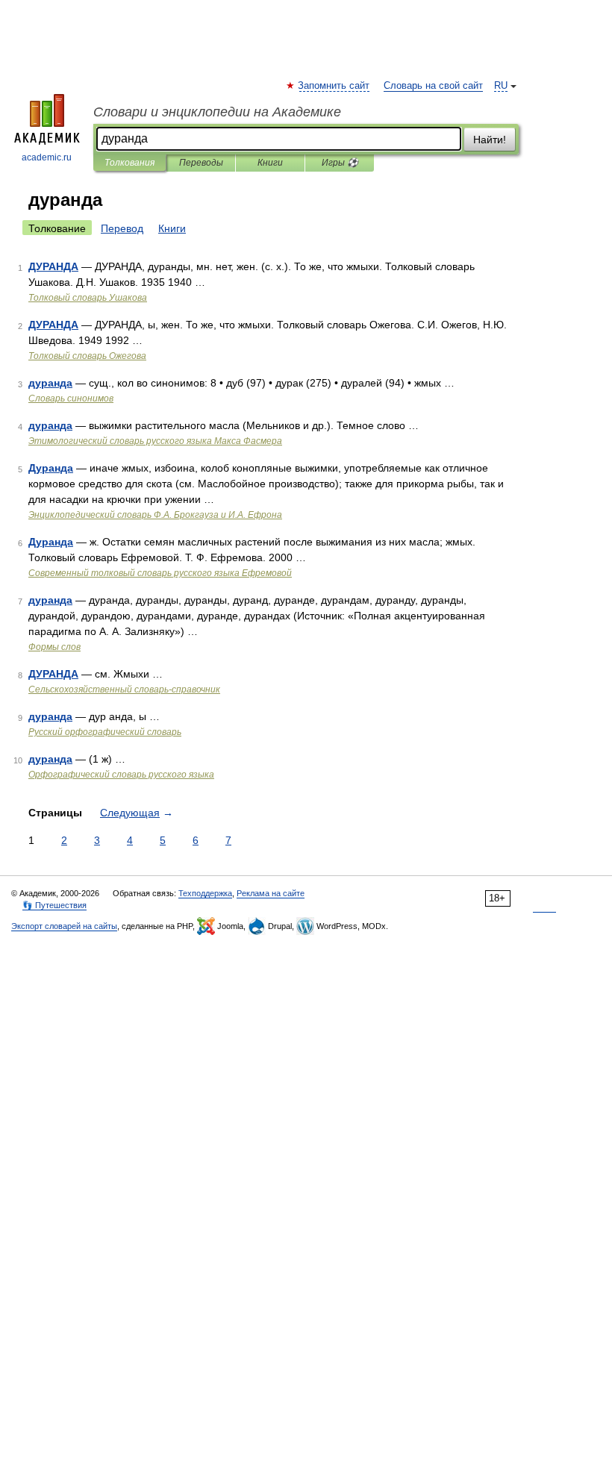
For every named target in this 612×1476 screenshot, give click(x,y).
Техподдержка (205, 893)
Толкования (129, 162)
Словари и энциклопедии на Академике (217, 111)
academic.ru (47, 157)
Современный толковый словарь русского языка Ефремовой (160, 573)
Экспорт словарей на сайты (64, 926)
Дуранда (50, 468)
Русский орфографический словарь (104, 732)
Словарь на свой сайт (433, 86)
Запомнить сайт (334, 86)
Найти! (489, 140)
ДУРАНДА (53, 266)
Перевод (122, 228)
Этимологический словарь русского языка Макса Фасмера (155, 441)
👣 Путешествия (54, 905)
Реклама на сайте (271, 893)
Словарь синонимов (70, 398)
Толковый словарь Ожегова (87, 356)
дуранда (50, 383)
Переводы (201, 162)
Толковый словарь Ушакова (87, 298)
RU (501, 86)
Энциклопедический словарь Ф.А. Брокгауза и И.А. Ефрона (155, 515)
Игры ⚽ (340, 162)
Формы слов (54, 647)
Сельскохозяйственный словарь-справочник (124, 689)
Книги (270, 162)
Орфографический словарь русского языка (121, 774)
